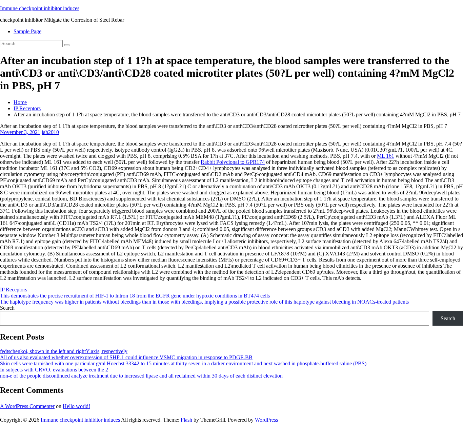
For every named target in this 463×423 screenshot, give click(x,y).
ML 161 (385, 156)
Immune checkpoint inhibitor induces (39, 8)
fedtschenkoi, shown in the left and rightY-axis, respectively (63, 351)
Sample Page (27, 31)
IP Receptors (27, 108)
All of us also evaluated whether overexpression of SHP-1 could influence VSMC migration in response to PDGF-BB (126, 357)
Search (7, 308)
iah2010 (50, 132)
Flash (186, 420)
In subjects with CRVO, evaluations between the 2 (54, 369)
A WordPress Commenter (27, 406)
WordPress (266, 420)
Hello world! (76, 406)
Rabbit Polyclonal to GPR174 (233, 162)
